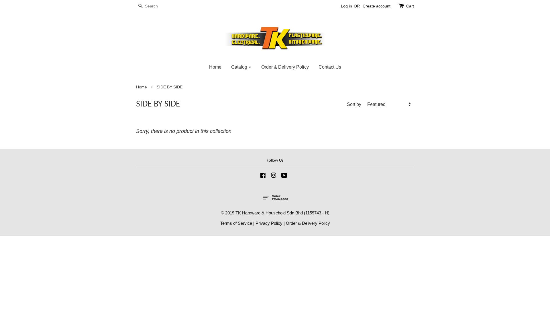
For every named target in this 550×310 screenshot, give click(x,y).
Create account (376, 6)
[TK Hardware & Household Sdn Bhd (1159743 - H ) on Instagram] (273, 176)
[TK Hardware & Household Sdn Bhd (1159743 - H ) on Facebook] (263, 176)
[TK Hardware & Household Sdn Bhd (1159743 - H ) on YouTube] (284, 176)
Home (215, 67)
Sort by (354, 104)
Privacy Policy (269, 223)
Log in (346, 6)
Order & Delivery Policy (285, 67)
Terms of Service (236, 223)
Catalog (239, 67)
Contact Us (330, 67)
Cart (410, 6)
